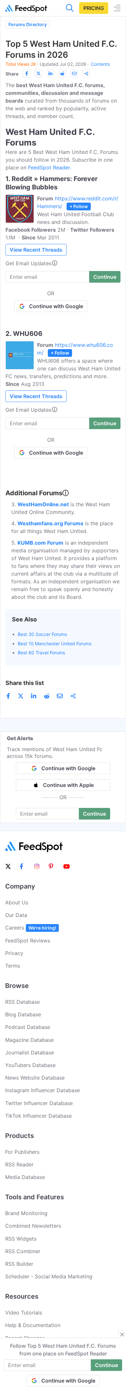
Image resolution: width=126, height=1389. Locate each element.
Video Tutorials (23, 1312)
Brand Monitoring (26, 1213)
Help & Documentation (32, 1325)
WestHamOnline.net (43, 504)
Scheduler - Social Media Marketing (48, 1276)
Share (11, 73)
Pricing (93, 8)
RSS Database (22, 1002)
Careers (30, 927)
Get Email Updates (28, 263)
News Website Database (35, 1077)
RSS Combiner (22, 1251)
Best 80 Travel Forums (41, 652)
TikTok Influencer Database (38, 1115)
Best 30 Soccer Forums (42, 634)
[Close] (122, 1334)
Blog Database (23, 1014)
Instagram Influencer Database (42, 1090)
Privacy (14, 953)
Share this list (24, 682)
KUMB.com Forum (40, 542)
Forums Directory (27, 24)
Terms (12, 965)
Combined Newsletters (33, 1226)
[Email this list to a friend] (74, 73)
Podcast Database (27, 1027)
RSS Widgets (21, 1238)
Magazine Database (29, 1040)
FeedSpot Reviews (27, 940)
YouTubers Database (30, 1065)
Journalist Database (29, 1052)
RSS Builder (19, 1264)
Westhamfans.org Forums (50, 523)
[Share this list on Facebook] (26, 73)
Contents (100, 64)
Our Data (16, 915)
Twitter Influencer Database (39, 1103)
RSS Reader (19, 1164)
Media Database (25, 1177)
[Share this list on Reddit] (62, 73)
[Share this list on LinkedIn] (50, 73)
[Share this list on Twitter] (38, 73)
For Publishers (22, 1152)
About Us (16, 902)
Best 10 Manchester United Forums (54, 643)
